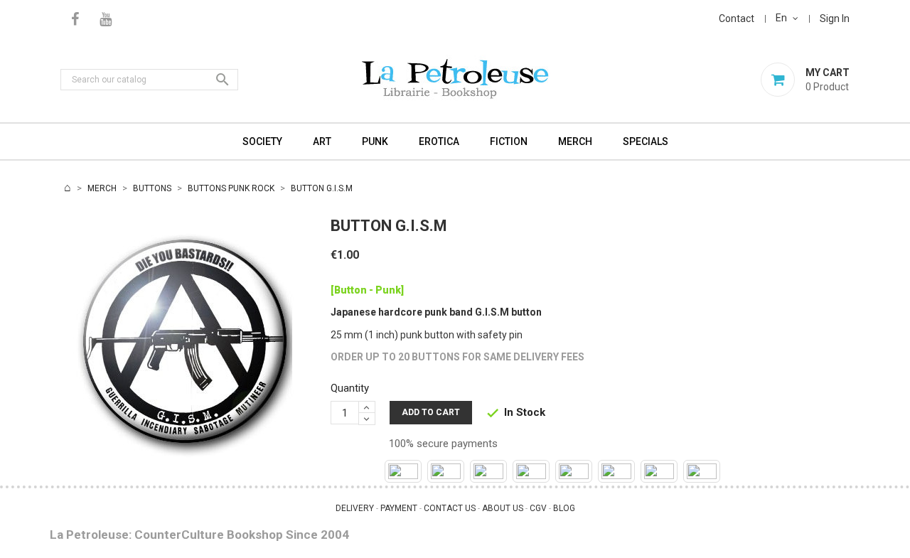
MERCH (575, 141)
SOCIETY (262, 141)
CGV (538, 508)
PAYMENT (398, 508)
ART (322, 141)
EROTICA (439, 141)
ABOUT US (502, 508)
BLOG (564, 508)
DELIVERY (355, 508)
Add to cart (431, 412)
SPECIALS (645, 141)
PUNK (375, 141)
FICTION (509, 141)
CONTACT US (450, 508)
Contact (736, 18)
